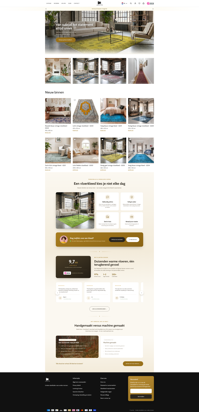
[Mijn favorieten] (139, 3)
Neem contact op (105, 398)
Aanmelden (141, 396)
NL (124, 3)
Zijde (69, 3)
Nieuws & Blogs (104, 395)
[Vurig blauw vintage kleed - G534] (141, 150)
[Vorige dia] (46, 9)
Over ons (102, 382)
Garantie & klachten (78, 392)
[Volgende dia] (153, 9)
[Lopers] (141, 71)
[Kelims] (86, 71)
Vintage (48, 3)
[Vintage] (58, 71)
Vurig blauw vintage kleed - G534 (139, 165)
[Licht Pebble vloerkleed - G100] (86, 150)
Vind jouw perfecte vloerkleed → (66, 39)
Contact (76, 3)
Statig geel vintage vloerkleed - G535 (112, 165)
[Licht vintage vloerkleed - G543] (86, 111)
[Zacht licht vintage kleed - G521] (58, 150)
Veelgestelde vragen (106, 392)
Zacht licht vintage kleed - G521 (55, 165)
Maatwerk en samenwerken (108, 385)
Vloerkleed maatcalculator (107, 388)
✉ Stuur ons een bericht (117, 239)
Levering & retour (77, 388)
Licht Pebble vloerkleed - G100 (83, 165)
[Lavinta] (99, 3)
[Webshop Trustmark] (150, 3)
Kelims (63, 3)
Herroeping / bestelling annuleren (82, 395)
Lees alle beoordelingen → (99, 309)
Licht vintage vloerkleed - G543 (83, 126)
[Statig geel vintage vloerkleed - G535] (113, 150)
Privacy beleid (77, 385)
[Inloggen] (135, 3)
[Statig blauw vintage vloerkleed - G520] (141, 111)
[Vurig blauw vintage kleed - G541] (113, 111)
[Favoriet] (47, 100)
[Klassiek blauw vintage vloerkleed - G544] (58, 111)
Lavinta (132, 410)
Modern (56, 3)
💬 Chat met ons (133, 239)
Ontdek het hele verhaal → (133, 363)
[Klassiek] (113, 71)
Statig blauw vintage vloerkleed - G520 (141, 126)
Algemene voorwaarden (79, 382)
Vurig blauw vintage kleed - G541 (111, 126)
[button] (131, 3)
